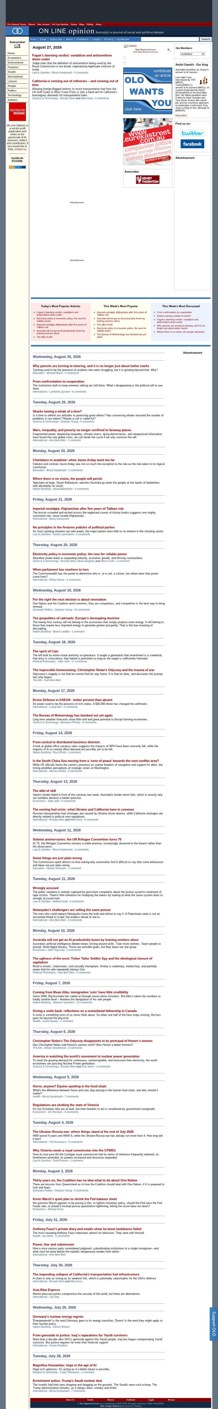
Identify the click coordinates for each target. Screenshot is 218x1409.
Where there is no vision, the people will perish (180, 332)
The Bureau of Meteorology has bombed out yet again (73, 715)
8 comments (89, 722)
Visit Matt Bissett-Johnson (145, 52)
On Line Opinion (60, 24)
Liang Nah (55, 706)
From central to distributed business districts (66, 742)
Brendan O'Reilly (70, 722)
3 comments (102, 98)
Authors (12, 100)
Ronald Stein (67, 98)
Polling (90, 24)
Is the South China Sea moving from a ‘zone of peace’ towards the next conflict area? (96, 761)
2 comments (76, 470)
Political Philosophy (44, 661)
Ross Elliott (59, 752)
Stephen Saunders (64, 1002)
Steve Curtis (107, 561)
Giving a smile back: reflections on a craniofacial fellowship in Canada (85, 1011)
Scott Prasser (60, 1160)
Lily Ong (54, 1296)
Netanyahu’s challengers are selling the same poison (72, 910)
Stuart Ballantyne (63, 488)
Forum (73, 24)
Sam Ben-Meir (52, 680)
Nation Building (42, 488)
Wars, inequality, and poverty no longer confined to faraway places (82, 430)
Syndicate (123, 39)
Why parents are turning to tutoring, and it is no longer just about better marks (181, 326)
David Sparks (50, 1021)
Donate (31, 24)
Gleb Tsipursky (56, 950)
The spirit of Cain (45, 651)
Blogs (82, 24)
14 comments (82, 609)
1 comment (74, 440)
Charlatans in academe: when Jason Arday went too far (74, 460)
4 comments (81, 72)
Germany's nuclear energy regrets (58, 1316)
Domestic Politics (43, 609)
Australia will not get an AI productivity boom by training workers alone (86, 940)
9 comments (81, 1190)
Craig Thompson (69, 1372)
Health (12, 71)
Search (90, 1400)
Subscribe (56, 39)
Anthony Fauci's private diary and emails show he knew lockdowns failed (87, 1229)
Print (33, 39)
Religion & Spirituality (45, 1372)
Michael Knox (55, 1209)
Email (43, 39)
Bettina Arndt (60, 901)
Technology (15, 95)
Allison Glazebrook (55, 1047)
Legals (96, 39)
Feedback (83, 39)
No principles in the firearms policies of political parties (74, 527)
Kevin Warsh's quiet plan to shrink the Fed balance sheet (75, 1199)
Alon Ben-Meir (57, 440)
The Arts (37, 680)
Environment (15, 62)
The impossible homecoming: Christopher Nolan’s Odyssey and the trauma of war (94, 670)
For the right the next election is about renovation (69, 599)
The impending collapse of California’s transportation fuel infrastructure (86, 1274)
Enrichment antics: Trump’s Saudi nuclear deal (67, 1380)
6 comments (79, 391)
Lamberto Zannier (59, 391)
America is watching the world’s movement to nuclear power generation (86, 1056)
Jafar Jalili (63, 661)
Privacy (108, 39)
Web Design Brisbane (110, 1406)
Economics (14, 57)
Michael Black (55, 373)
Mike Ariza (87, 98)
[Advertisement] (109, 11)
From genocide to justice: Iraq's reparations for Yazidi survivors (80, 1335)
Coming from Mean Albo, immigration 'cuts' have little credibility (80, 992)
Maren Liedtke (61, 631)
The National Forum (16, 24)
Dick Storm (88, 1066)
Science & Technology (45, 98)
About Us (70, 1400)
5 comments (87, 421)
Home (11, 53)
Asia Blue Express (46, 1290)
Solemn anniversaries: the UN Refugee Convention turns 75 (77, 839)
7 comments (72, 1096)
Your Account (43, 24)
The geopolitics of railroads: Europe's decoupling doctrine (76, 618)
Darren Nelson (61, 1326)
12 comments (84, 1002)
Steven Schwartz (56, 868)
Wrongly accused (46, 888)
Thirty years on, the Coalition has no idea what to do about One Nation (85, 1180)
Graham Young (69, 421)
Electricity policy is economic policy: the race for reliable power (80, 554)
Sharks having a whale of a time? (174, 316)
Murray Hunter (57, 771)
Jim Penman (55, 1112)
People (12, 85)
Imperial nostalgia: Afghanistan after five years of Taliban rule (78, 508)
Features (13, 67)
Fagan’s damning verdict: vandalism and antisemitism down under (57, 313)
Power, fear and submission (53, 1244)
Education (38, 373)
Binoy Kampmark (62, 72)
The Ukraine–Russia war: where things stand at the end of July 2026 (83, 1131)
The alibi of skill (44, 337)
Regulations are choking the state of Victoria (66, 1105)
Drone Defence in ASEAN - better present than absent (72, 700)
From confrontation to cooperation (174, 312)
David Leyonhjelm (63, 534)
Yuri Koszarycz (57, 1141)
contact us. (20, 149)
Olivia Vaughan (86, 561)
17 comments (79, 661)
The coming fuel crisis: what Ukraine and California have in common (83, 809)
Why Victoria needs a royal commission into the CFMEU (74, 1150)
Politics (12, 90)
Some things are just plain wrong (57, 858)
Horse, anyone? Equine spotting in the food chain (69, 1086)
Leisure (12, 81)
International (15, 76)
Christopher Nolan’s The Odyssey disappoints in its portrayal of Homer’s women (92, 1041)
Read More (181, 115)
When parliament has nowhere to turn (61, 569)
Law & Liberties (41, 72)
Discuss (110, 1400)
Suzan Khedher (58, 1345)
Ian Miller (48, 1235)
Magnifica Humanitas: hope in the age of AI (64, 1365)
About (98, 24)
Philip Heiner (57, 579)
